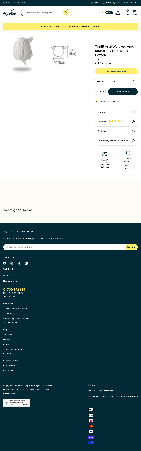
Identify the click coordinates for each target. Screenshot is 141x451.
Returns (6, 345)
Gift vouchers (9, 371)
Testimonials (9, 313)
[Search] (66, 12)
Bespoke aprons (10, 360)
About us (7, 335)
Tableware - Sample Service (16, 308)
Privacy (91, 385)
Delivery (102, 131)
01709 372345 (20, 3)
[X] (19, 263)
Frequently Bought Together (113, 140)
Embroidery (8, 303)
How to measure (10, 281)
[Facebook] (4, 263)
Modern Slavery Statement (100, 391)
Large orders (9, 366)
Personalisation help (106, 81)
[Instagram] (11, 263)
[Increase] (103, 91)
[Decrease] (97, 91)
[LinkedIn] (26, 263)
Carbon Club (94, 402)
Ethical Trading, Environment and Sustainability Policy (113, 396)
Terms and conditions (13, 349)
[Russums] (10, 12)
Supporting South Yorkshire (16, 318)
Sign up (131, 247)
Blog (5, 329)
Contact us (8, 276)
